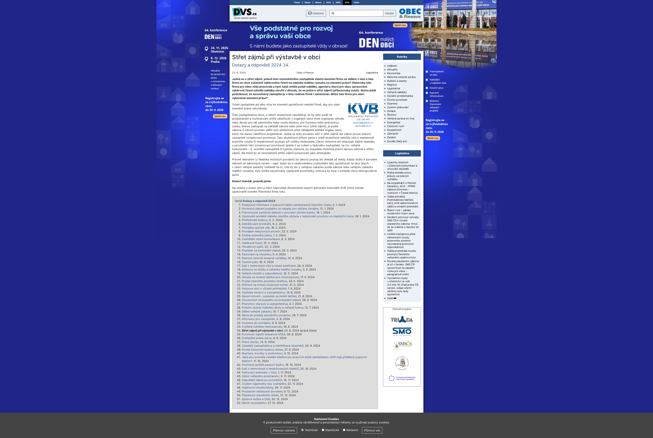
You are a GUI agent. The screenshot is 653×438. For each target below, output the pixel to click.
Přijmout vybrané (284, 430)
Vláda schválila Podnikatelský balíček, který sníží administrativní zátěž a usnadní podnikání (402, 201)
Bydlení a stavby (397, 80)
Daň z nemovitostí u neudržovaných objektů (270, 368)
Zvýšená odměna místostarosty (262, 326)
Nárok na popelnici (254, 402)
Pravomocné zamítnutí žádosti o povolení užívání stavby (278, 212)
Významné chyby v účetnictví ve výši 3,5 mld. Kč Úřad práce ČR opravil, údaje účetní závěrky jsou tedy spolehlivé (402, 286)
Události (392, 65)
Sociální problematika (400, 95)
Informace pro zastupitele (258, 319)
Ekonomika (393, 73)
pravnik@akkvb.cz (363, 122)
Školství (392, 114)
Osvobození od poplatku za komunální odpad (271, 300)
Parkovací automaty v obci (259, 372)
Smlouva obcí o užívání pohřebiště (264, 288)
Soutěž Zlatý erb (397, 141)
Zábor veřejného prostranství (260, 376)
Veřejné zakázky (397, 92)
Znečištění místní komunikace (261, 239)
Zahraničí (392, 133)
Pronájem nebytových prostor (261, 231)
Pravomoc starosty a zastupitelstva (265, 303)
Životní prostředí (397, 99)
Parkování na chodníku (256, 254)
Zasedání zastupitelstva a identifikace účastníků (273, 345)
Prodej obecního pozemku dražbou (264, 281)
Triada (297, 2)
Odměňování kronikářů (256, 224)
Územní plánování (398, 107)
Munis (308, 2)
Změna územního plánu (257, 235)
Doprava (392, 103)
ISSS (328, 2)
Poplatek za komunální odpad (261, 250)
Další (390, 298)
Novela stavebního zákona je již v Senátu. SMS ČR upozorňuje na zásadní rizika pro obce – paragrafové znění (403, 268)
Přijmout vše (372, 430)
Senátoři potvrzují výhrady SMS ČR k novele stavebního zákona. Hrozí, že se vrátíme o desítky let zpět (403, 224)
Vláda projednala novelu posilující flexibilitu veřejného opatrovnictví (401, 254)
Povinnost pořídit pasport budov (263, 364)
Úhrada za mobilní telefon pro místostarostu (270, 277)
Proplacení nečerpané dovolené (262, 391)
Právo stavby (250, 342)
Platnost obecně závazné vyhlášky (264, 258)
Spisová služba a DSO (256, 399)
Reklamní (352, 430)
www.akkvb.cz (363, 126)
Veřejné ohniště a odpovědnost (262, 273)
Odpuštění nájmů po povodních (262, 380)
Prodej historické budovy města (262, 349)
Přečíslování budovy (255, 220)
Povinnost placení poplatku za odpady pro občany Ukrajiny (280, 208)
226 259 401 (363, 119)
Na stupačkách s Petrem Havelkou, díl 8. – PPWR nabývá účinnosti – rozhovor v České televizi (402, 187)
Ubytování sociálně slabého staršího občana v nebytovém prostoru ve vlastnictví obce (298, 216)
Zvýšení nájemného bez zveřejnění (264, 383)
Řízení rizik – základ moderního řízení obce (400, 212)
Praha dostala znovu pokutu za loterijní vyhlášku (399, 176)
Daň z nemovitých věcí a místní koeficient (269, 265)
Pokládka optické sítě (256, 227)
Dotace (391, 111)
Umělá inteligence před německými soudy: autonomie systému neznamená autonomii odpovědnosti (401, 241)
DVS (347, 2)
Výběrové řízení (252, 243)
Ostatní (391, 137)
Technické (311, 430)
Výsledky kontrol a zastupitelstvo (263, 292)
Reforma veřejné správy (401, 77)
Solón (356, 2)
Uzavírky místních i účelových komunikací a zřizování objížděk (402, 165)
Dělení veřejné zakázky (256, 311)
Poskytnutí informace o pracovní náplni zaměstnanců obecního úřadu (286, 204)
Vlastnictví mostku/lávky (257, 387)
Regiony (392, 84)
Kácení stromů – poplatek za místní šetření (269, 296)
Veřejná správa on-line (400, 118)
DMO (338, 2)
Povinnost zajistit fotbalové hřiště (263, 334)
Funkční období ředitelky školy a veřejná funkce (272, 307)
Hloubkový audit (252, 246)
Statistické (331, 430)
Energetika (393, 122)
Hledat (389, 13)
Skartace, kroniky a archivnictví (262, 353)
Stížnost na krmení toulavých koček (265, 284)
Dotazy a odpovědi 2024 (257, 65)
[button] (316, 13)
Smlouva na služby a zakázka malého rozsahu (271, 269)
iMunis (318, 2)
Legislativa (372, 72)
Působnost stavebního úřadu (260, 395)
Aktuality (392, 69)
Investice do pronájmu (256, 323)
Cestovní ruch (395, 126)
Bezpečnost (394, 129)
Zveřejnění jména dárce (257, 338)
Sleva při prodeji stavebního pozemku (266, 315)
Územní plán (250, 262)
